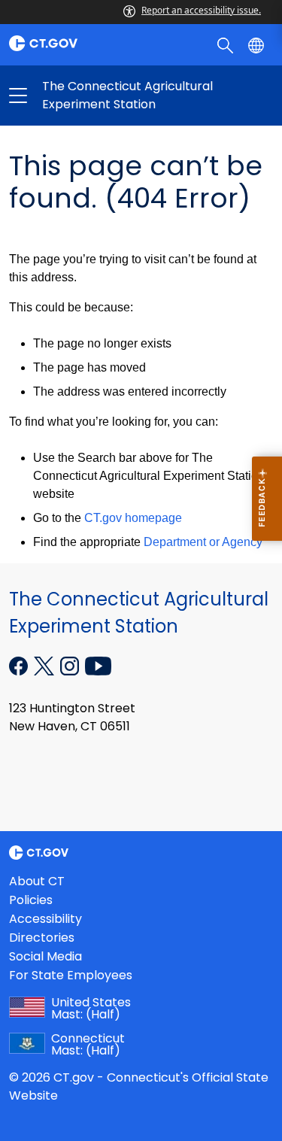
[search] (226, 44)
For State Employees (70, 975)
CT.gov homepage (133, 517)
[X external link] (45, 664)
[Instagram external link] (71, 664)
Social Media (45, 956)
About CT (37, 881)
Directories (41, 937)
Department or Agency (203, 542)
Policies (31, 900)
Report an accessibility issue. (201, 10)
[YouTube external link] (98, 664)
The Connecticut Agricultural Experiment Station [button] (79, 95)
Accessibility (45, 918)
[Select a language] (257, 44)
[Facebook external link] (20, 664)
